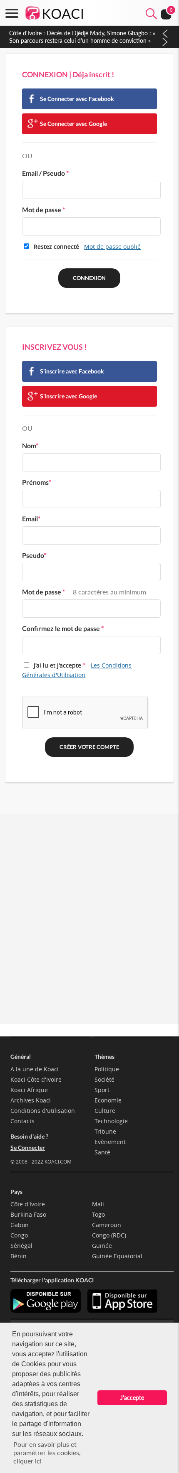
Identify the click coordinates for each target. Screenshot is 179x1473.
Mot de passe (43, 210)
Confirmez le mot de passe (63, 628)
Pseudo (34, 555)
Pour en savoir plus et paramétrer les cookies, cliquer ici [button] (47, 1452)
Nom (30, 445)
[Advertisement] (89, 928)
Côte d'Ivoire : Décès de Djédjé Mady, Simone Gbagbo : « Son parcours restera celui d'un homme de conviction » (82, 36)
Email (31, 519)
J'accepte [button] (132, 1397)
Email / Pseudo (45, 173)
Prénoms (36, 482)
